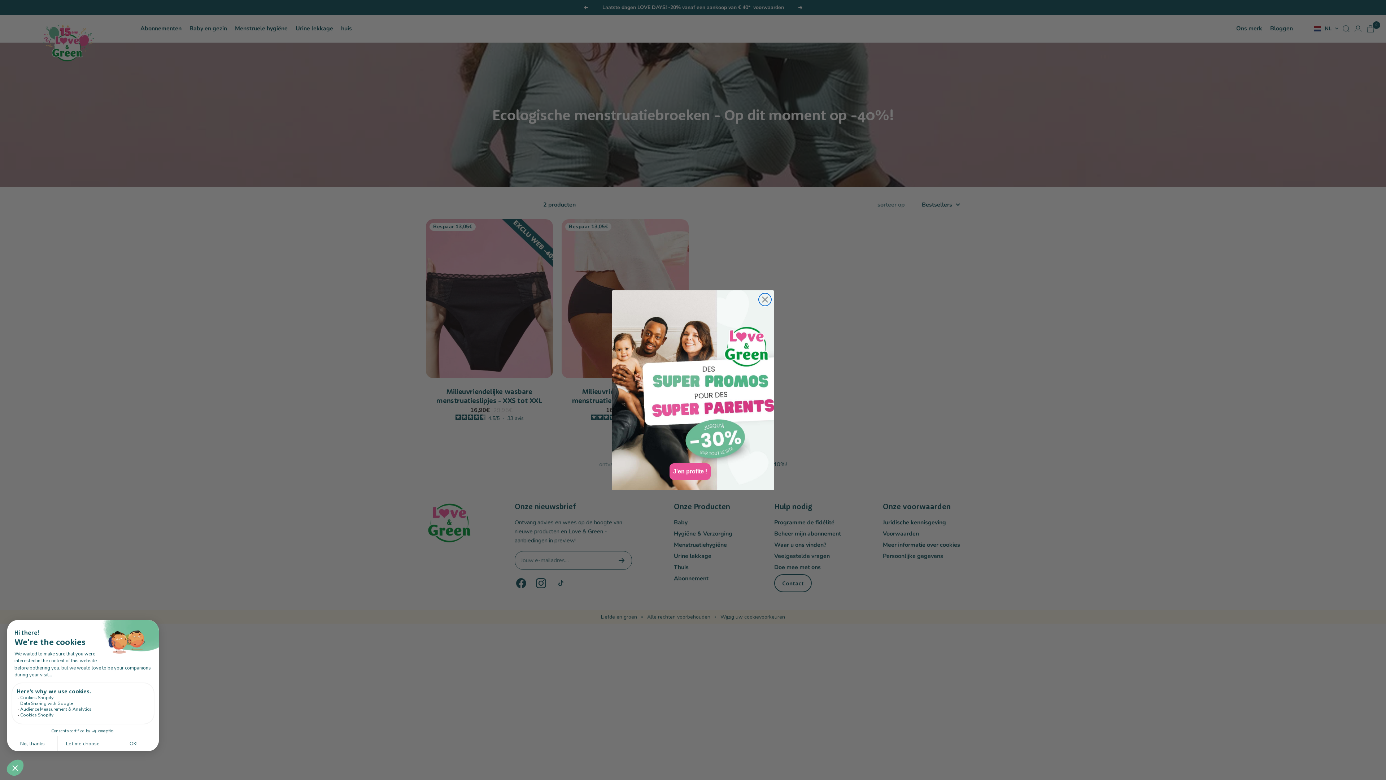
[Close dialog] (765, 299)
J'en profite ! (690, 471)
